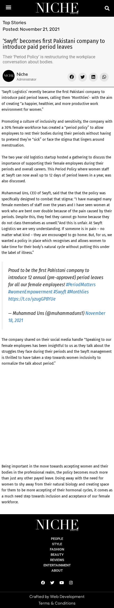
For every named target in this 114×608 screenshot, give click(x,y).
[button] (8, 7)
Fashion (57, 549)
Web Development (67, 596)
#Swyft (60, 292)
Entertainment (57, 565)
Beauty (57, 555)
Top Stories (14, 22)
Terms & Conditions (57, 603)
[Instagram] (71, 583)
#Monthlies (78, 292)
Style (57, 544)
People (57, 539)
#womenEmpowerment (30, 292)
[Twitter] (52, 583)
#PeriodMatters (81, 285)
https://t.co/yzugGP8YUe (32, 299)
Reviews (57, 560)
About (57, 570)
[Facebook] (43, 583)
